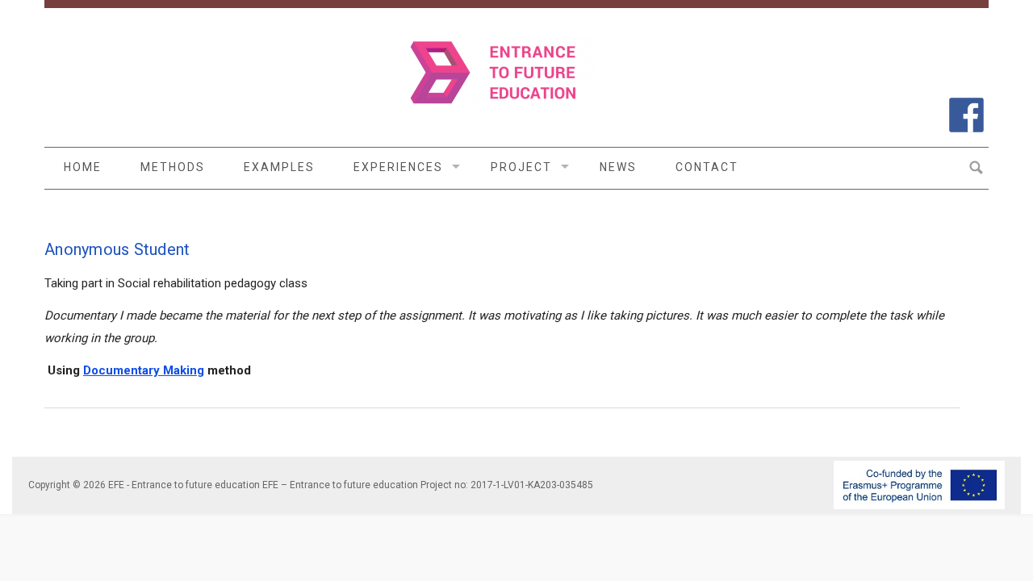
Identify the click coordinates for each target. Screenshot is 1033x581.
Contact (706, 167)
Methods (172, 167)
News (618, 167)
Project (521, 167)
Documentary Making (143, 370)
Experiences (398, 167)
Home (83, 167)
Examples (279, 167)
